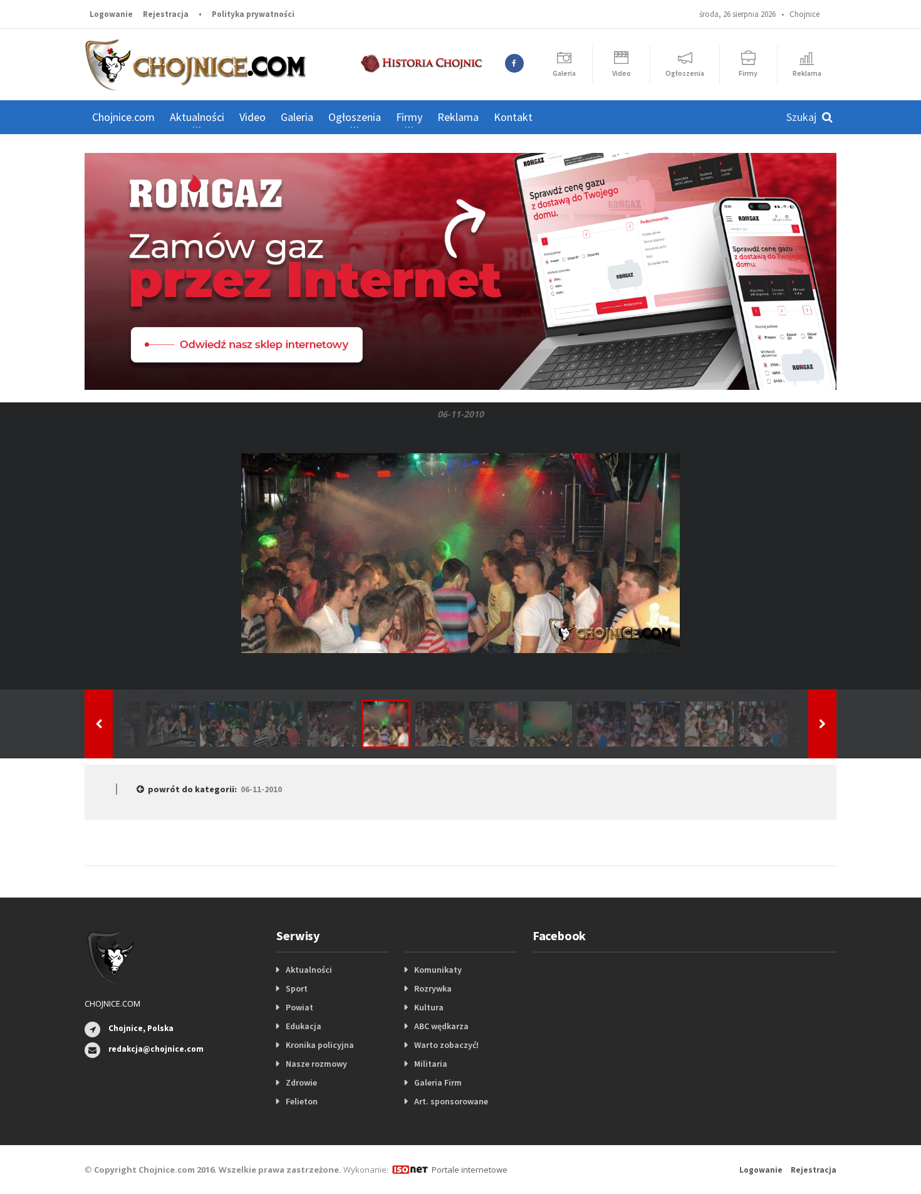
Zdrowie (301, 1082)
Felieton (302, 1101)
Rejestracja (166, 14)
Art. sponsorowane (451, 1101)
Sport (297, 988)
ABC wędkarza (441, 1026)
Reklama (458, 117)
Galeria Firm (438, 1082)
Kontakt (513, 117)
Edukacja (303, 1026)
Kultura (429, 1007)
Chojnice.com (123, 117)
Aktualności (309, 969)
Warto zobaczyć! (446, 1044)
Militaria (430, 1063)
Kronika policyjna (320, 1044)
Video (252, 117)
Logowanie (111, 14)
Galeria (297, 117)
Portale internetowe (469, 1169)
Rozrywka (433, 988)
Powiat (299, 1007)
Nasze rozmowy (316, 1063)
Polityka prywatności (253, 14)
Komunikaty (438, 969)
